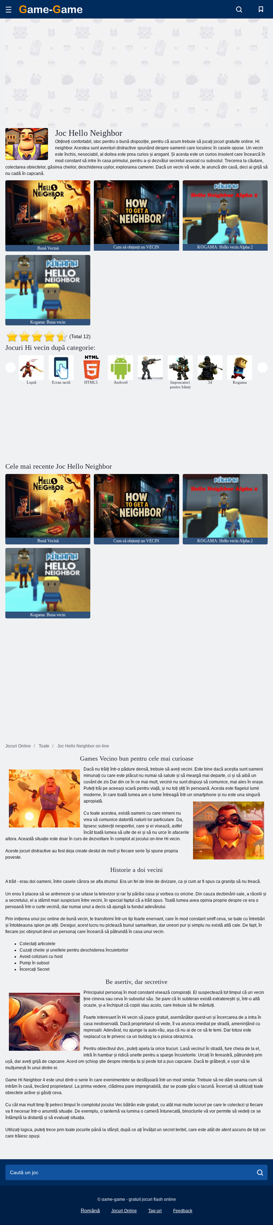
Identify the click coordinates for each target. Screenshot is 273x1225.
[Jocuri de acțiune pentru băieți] (150, 367)
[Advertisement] (71, 72)
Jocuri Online (124, 1210)
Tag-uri (155, 1210)
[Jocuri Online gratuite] (51, 9)
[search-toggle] (239, 9)
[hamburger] (8, 9)
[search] (260, 1172)
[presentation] (10, 367)
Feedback (182, 1210)
